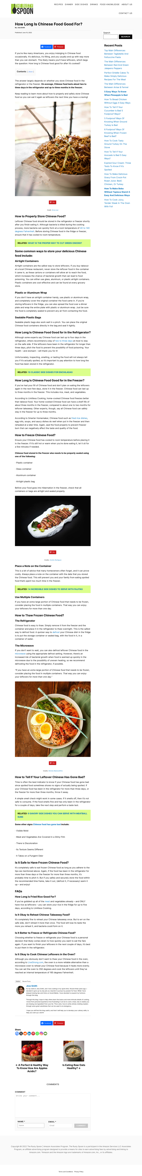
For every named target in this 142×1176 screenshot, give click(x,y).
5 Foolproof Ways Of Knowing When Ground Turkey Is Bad (115, 121)
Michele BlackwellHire (56, 771)
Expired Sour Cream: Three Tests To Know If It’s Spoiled (117, 166)
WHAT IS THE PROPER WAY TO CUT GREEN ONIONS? (55, 243)
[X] (21, 1033)
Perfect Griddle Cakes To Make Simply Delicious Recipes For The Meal (116, 76)
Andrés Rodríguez (55, 560)
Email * (52, 1122)
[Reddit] (25, 1033)
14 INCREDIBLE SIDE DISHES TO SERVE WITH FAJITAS (55, 589)
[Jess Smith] (20, 990)
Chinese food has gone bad (47, 824)
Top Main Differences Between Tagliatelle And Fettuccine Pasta (116, 53)
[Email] (45, 1033)
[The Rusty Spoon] (23, 9)
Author (18, 981)
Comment (20, 1092)
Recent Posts (26, 981)
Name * (21, 1121)
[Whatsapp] (37, 1033)
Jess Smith (21, 27)
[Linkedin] (29, 1033)
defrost (56, 632)
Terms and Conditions (66, 1171)
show (30, 72)
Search (106, 33)
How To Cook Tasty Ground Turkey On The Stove (115, 144)
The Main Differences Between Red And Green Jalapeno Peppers (116, 65)
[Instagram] (41, 1033)
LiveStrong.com (35, 962)
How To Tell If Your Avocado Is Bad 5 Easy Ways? (115, 155)
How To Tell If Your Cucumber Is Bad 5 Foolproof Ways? (113, 110)
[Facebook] (17, 1033)
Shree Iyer (55, 210)
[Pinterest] (33, 1033)
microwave (20, 653)
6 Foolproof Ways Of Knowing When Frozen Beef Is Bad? (115, 132)
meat (47, 901)
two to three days (64, 341)
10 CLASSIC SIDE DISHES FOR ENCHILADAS (50, 372)
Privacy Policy (78, 1171)
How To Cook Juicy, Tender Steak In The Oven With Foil (117, 203)
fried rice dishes (79, 418)
